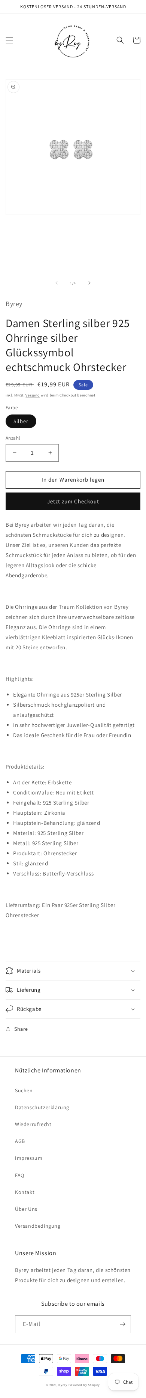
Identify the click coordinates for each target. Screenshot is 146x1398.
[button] (9, 40)
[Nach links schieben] (56, 283)
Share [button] (21, 1029)
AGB (20, 1141)
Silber (20, 421)
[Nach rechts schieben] (89, 283)
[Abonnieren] (122, 1324)
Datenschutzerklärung (42, 1107)
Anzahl (13, 438)
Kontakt (24, 1192)
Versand (32, 395)
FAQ (19, 1175)
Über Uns (26, 1209)
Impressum (28, 1158)
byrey (62, 1385)
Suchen (24, 1090)
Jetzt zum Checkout (73, 501)
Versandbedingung (38, 1225)
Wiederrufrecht (33, 1124)
